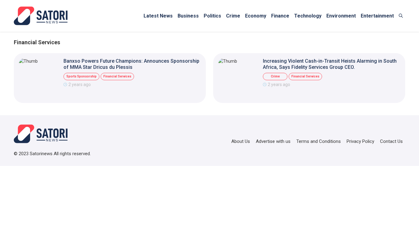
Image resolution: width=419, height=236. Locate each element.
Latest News (158, 16)
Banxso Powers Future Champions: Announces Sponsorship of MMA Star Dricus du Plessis (131, 64)
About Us (240, 141)
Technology (307, 16)
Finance (280, 16)
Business (188, 16)
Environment (341, 16)
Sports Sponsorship (81, 76)
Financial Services (117, 76)
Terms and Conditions (318, 141)
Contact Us (391, 141)
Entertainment (377, 16)
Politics (212, 16)
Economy (255, 16)
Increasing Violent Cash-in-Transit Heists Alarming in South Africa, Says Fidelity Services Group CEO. (330, 64)
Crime (233, 16)
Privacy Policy (360, 141)
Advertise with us (273, 141)
